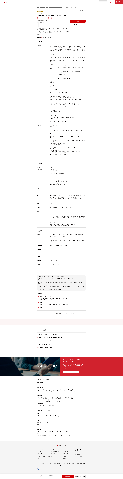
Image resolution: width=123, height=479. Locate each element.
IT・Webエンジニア (40, 415)
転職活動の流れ (65, 451)
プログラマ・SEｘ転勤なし (55, 391)
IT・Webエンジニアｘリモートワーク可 (44, 389)
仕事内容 (39, 37)
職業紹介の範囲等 (57, 463)
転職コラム (65, 458)
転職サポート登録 (40, 458)
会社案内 (68, 463)
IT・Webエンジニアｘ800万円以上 (43, 398)
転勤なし (46, 431)
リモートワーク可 (40, 431)
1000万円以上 (69, 435)
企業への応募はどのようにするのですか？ (45, 344)
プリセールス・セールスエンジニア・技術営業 (53, 416)
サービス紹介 (39, 451)
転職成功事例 (65, 456)
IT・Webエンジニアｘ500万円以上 (43, 397)
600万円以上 (45, 435)
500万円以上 (39, 435)
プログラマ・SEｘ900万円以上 (42, 401)
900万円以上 (63, 435)
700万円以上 (51, 435)
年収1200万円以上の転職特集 (80, 457)
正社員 (57, 431)
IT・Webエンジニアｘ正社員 (42, 390)
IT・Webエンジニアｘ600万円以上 (56, 397)
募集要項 (44, 37)
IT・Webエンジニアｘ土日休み (67, 390)
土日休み (67, 431)
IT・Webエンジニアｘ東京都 (42, 384)
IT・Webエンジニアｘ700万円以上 (69, 397)
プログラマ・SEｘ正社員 (78, 391)
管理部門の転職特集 (78, 452)
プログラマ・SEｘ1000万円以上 (54, 401)
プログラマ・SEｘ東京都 (53, 384)
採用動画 (52, 456)
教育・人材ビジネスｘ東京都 (42, 405)
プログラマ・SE (48, 415)
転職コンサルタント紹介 (41, 453)
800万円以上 (57, 435)
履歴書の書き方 (65, 453)
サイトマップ (63, 463)
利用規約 (43, 463)
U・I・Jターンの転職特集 (79, 456)
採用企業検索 (53, 453)
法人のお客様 (82, 463)
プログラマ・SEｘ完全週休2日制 (66, 391)
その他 (47, 422)
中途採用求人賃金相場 (75, 463)
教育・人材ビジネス (40, 422)
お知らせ (38, 463)
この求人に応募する (77, 21)
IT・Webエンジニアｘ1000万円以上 (70, 398)
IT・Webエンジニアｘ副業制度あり (54, 390)
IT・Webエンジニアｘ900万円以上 (56, 398)
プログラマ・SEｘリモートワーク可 (43, 391)
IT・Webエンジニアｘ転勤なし (57, 389)
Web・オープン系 (55, 415)
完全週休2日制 (51, 431)
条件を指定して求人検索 (55, 451)
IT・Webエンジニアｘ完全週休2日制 (70, 389)
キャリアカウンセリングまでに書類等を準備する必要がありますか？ (50, 340)
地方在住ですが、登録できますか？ (44, 347)
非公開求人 (68, 366)
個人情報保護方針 (49, 463)
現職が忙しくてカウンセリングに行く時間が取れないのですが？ (50, 337)
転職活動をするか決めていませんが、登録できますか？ (48, 334)
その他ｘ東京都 (51, 405)
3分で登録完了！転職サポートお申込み (118, 2)
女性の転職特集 (77, 454)
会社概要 (50, 37)
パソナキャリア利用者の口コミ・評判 (43, 456)
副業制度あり (62, 431)
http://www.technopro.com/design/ (57, 249)
